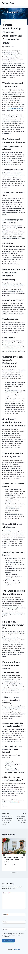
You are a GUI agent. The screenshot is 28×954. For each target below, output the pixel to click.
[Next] (24, 854)
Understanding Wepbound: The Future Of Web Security (21, 818)
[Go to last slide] (4, 854)
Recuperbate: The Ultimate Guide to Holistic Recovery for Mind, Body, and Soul (7, 819)
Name (5, 914)
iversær (5, 806)
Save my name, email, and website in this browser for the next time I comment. (14, 935)
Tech (3, 21)
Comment (6, 893)
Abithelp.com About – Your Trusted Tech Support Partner (13, 859)
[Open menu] (24, 3)
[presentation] (14, 846)
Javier (5, 46)
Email (5, 922)
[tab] (12, 872)
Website (5, 929)
